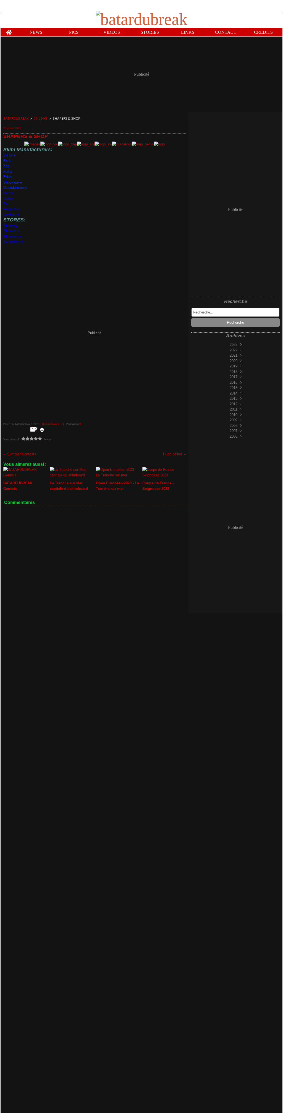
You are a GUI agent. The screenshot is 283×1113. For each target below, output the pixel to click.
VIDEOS (111, 32)
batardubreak (15, 118)
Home (9, 30)
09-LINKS (41, 118)
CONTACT (225, 32)
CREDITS (263, 32)
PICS (73, 32)
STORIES (150, 32)
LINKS (187, 32)
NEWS (36, 32)
